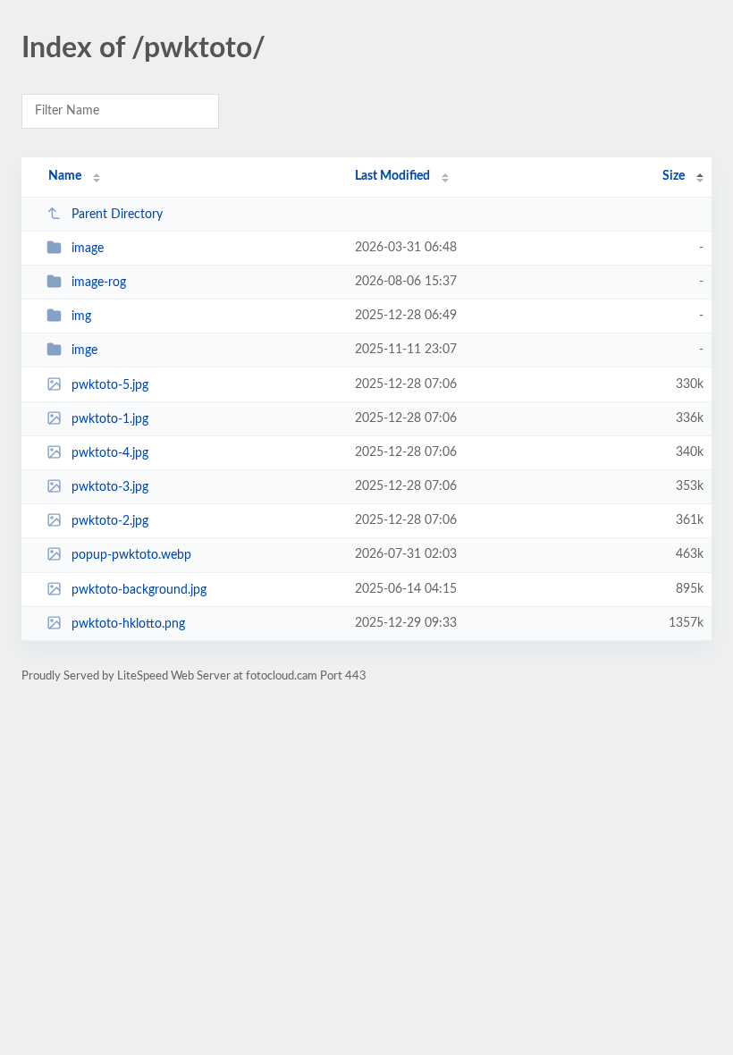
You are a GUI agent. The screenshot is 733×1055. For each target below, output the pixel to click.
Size (673, 176)
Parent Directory (117, 214)
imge (84, 350)
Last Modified (392, 176)
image (88, 248)
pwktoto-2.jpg (110, 521)
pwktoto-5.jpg (110, 385)
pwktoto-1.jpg (110, 419)
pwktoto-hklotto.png (128, 624)
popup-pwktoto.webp (131, 555)
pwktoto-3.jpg (110, 487)
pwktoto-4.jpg (110, 453)
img (81, 316)
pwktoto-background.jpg (139, 590)
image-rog (99, 282)
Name (64, 176)
